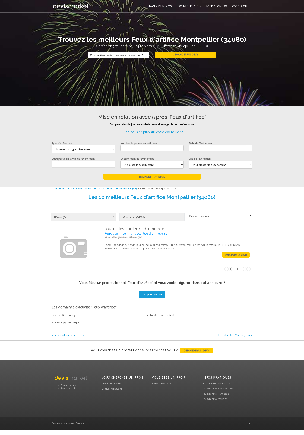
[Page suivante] (245, 268)
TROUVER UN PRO (187, 6)
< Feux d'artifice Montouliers (68, 335)
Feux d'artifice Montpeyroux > (235, 335)
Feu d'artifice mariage (64, 315)
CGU (249, 423)
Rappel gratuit (68, 388)
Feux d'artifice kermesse (216, 393)
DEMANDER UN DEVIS (159, 6)
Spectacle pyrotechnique (66, 322)
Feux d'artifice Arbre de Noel (218, 388)
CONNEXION (239, 6)
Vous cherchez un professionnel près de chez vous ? (150, 350)
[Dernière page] (249, 268)
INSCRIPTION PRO (216, 6)
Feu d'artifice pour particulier (160, 315)
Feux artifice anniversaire (216, 383)
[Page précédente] (230, 268)
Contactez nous (69, 385)
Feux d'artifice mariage (215, 398)
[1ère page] (226, 268)
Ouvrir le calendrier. (249, 148)
